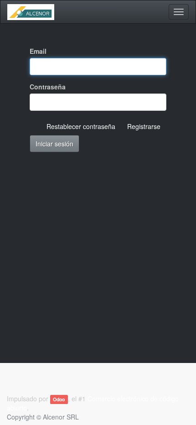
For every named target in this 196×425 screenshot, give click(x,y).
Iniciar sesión (54, 143)
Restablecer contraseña (80, 126)
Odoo (59, 399)
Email (38, 51)
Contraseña (48, 86)
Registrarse (143, 126)
